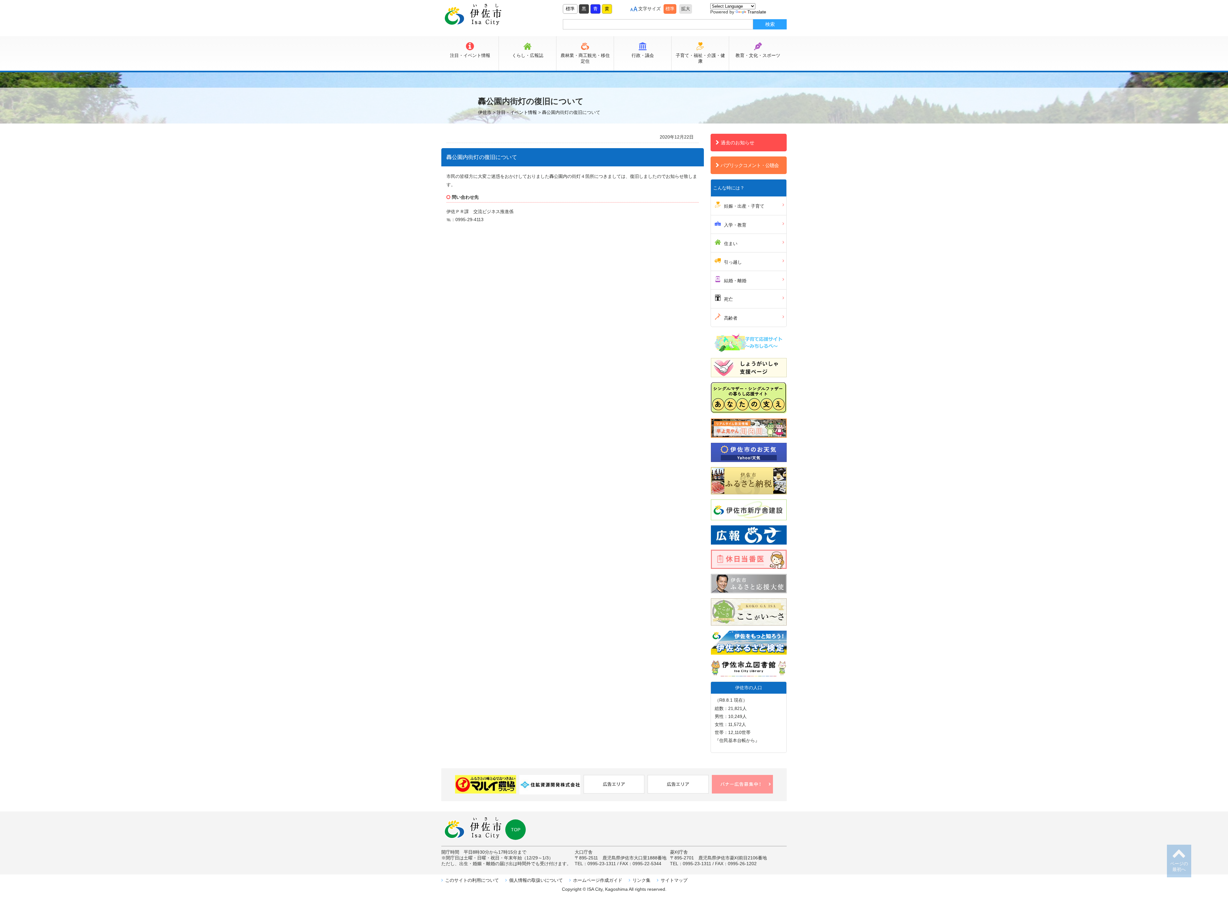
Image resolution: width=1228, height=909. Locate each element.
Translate (756, 11)
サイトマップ (674, 880)
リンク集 (641, 880)
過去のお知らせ (737, 142)
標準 (570, 8)
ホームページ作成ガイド (597, 880)
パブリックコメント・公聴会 (749, 165)
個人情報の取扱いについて (536, 880)
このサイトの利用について (472, 880)
